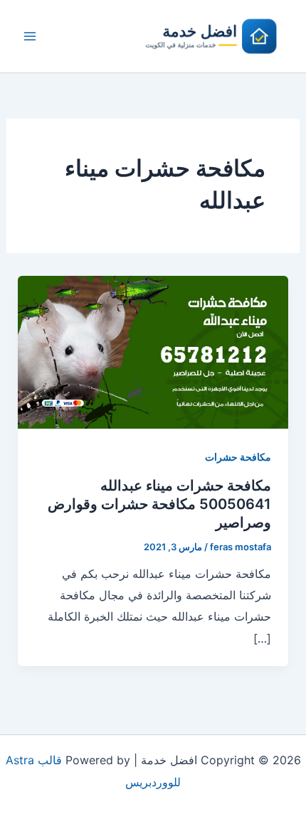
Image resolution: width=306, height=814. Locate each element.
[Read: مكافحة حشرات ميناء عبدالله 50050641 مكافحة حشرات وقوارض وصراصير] (153, 351)
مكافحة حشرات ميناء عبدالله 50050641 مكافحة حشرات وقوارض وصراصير (159, 504)
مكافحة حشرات (238, 457)
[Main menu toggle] (30, 36)
